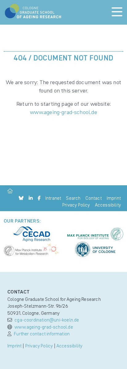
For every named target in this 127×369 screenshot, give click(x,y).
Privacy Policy (76, 205)
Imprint (114, 198)
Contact (93, 198)
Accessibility (108, 205)
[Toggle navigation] (117, 12)
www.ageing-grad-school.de (63, 112)
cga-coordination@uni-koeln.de (46, 320)
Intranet (53, 198)
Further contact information (42, 333)
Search (73, 198)
